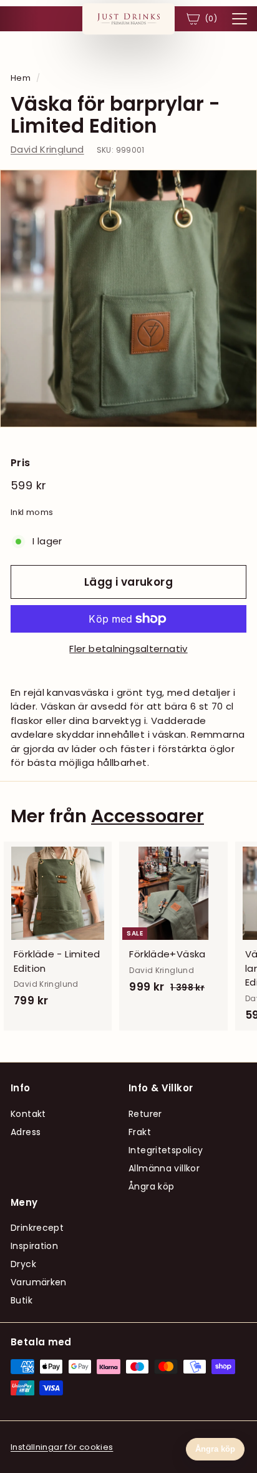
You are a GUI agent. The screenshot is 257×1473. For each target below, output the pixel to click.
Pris (21, 463)
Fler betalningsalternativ (128, 648)
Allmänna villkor (164, 1168)
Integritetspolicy (165, 1150)
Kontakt (28, 1114)
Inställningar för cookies (62, 1447)
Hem (21, 78)
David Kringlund (47, 149)
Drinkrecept (37, 1227)
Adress (26, 1132)
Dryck (23, 1264)
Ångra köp (151, 1186)
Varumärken (39, 1282)
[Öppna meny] (239, 18)
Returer (145, 1114)
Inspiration (34, 1246)
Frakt (139, 1132)
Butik (21, 1300)
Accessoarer (147, 815)
